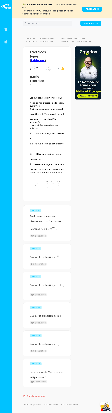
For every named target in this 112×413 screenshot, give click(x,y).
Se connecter (91, 23)
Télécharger (92, 9)
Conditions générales (32, 404)
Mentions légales (51, 404)
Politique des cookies (70, 404)
